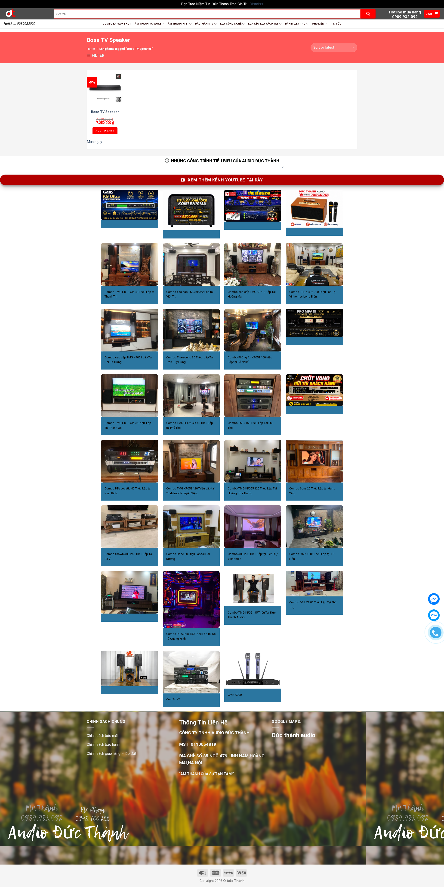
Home (91, 48)
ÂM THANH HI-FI (178, 23)
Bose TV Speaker (105, 112)
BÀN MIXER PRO (295, 23)
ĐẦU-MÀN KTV (204, 23)
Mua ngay (94, 142)
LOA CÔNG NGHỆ (230, 23)
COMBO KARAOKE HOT (117, 23)
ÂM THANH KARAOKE (148, 23)
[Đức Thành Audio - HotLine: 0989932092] (25, 13)
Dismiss (256, 4)
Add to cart (105, 130)
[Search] (368, 14)
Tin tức (336, 23)
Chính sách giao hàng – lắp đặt (111, 753)
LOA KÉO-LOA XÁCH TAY (263, 23)
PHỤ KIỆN (318, 23)
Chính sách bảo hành (103, 744)
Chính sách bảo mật (102, 735)
